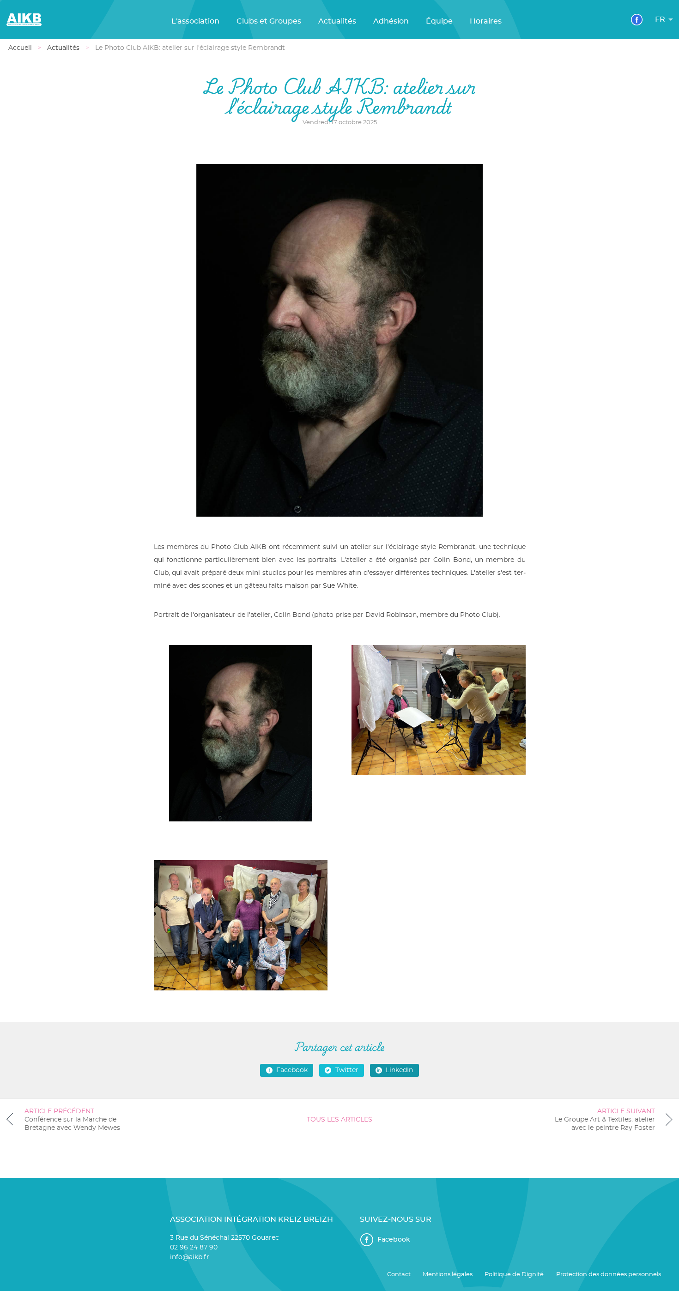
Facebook (292, 1070)
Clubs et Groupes (268, 21)
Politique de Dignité (514, 1275)
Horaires (486, 21)
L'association (195, 21)
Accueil (20, 48)
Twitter (346, 1070)
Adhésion (391, 21)
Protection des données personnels (608, 1275)
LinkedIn (399, 1070)
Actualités (337, 21)
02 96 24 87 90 (194, 1247)
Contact (399, 1275)
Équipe (439, 21)
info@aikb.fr (189, 1257)
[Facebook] (637, 19)
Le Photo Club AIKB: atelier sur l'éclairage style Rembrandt (190, 48)
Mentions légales (448, 1275)
